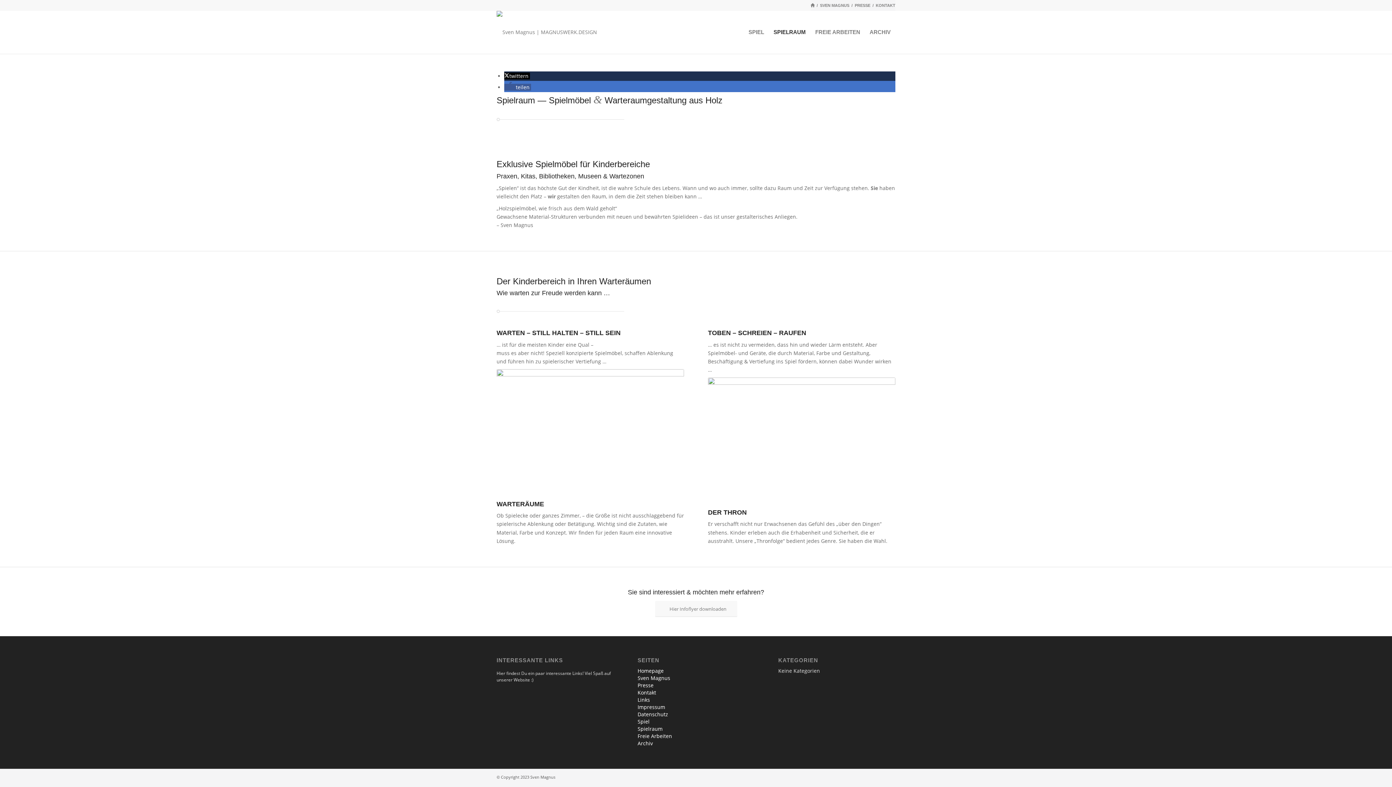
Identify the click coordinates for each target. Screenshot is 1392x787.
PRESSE (862, 5)
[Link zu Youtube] (889, 777)
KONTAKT (885, 5)
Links (644, 699)
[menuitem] (756, 32)
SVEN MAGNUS (834, 5)
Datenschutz (653, 714)
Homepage (651, 670)
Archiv (645, 743)
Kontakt (647, 692)
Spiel (644, 721)
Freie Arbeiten (655, 736)
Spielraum (650, 728)
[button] (517, 76)
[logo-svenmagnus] (547, 32)
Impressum (651, 707)
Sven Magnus (654, 678)
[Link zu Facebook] (879, 777)
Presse (646, 685)
